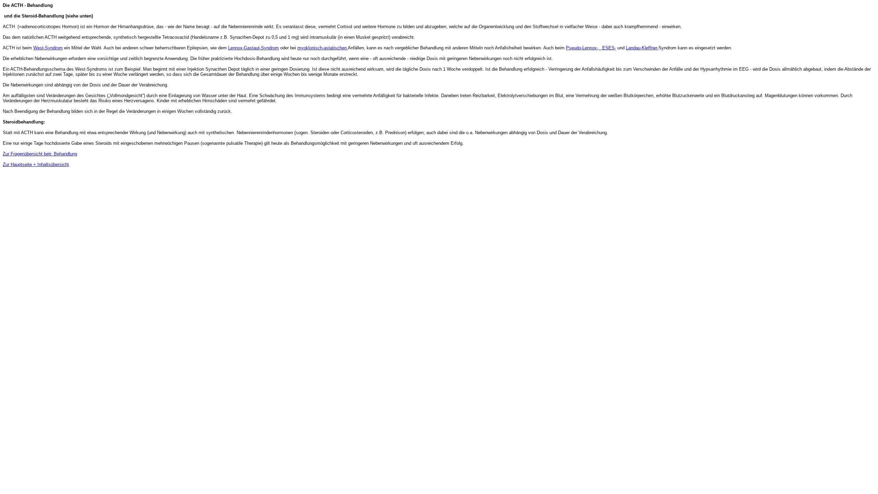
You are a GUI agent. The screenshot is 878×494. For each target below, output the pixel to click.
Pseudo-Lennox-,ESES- (591, 47)
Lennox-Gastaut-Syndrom (253, 47)
